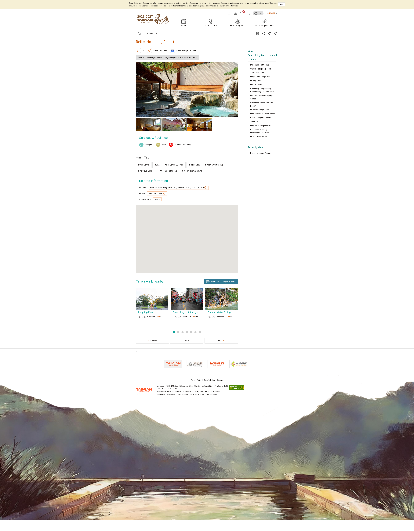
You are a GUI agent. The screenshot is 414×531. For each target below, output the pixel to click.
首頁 (139, 33)
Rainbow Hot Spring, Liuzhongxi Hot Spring (259, 131)
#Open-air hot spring (214, 165)
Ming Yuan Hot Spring (259, 65)
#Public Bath (194, 165)
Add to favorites (160, 50)
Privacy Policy (196, 380)
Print (257, 33)
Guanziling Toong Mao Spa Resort (261, 104)
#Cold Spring (143, 165)
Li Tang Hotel (255, 81)
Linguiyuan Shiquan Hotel (261, 126)
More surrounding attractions (223, 281)
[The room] (148, 124)
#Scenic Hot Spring (168, 171)
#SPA (157, 165)
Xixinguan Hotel (257, 73)
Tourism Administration (144, 390)
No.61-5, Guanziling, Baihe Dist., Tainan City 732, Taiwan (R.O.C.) (177, 187)
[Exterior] (174, 124)
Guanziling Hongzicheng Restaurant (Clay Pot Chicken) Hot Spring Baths (263, 90)
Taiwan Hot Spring (153, 19)
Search (248, 13)
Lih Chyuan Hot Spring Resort (262, 114)
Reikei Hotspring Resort (260, 118)
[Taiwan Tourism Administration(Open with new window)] (173, 364)
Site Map (235, 13)
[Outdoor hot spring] (187, 89)
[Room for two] (199, 124)
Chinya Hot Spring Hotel (260, 69)
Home (229, 13)
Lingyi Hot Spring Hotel (260, 77)
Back (187, 340)
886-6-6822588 (155, 193)
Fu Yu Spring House (258, 137)
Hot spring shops (150, 33)
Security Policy (209, 380)
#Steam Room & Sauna (192, 171)
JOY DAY (254, 122)
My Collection (243, 11)
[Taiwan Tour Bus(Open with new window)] (238, 364)
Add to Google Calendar (186, 50)
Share (263, 33)
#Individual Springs (146, 171)
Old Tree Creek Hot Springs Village (262, 97)
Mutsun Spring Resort (259, 110)
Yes (281, 4)
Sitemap (220, 380)
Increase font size (269, 33)
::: (225, 13)
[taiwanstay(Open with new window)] (195, 364)
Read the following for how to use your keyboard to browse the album (167, 57)
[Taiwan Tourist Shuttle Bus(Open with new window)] (217, 364)
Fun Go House (256, 85)
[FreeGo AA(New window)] (236, 389)
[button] (174, 332)
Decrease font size (275, 33)
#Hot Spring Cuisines (174, 165)
